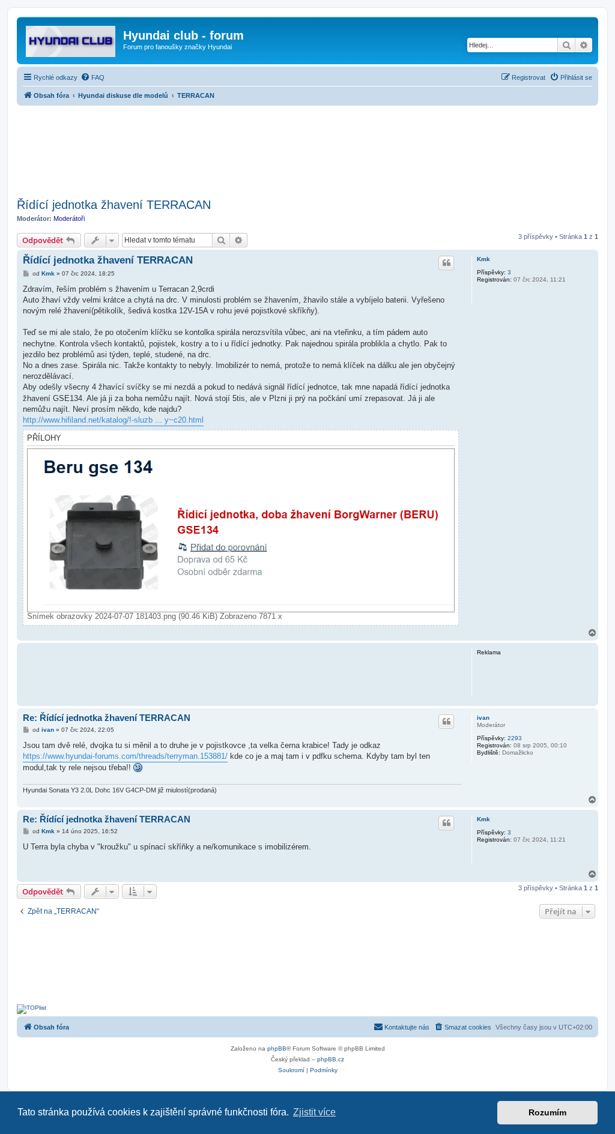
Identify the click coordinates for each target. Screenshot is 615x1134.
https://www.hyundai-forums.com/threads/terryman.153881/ (125, 756)
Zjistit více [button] (314, 1112)
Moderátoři (69, 218)
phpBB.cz (330, 1059)
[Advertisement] (307, 148)
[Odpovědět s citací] (446, 263)
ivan (483, 717)
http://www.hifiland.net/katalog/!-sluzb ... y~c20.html (113, 419)
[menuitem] (92, 77)
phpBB (276, 1048)
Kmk (483, 259)
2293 (514, 738)
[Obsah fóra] (71, 39)
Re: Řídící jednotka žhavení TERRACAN (106, 718)
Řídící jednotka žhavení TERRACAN (114, 204)
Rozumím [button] (547, 1112)
